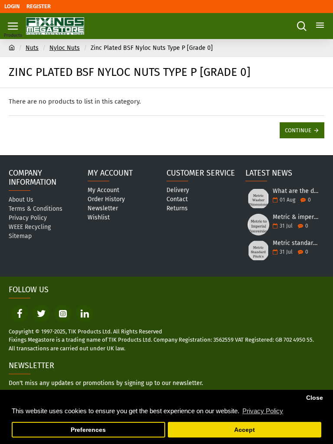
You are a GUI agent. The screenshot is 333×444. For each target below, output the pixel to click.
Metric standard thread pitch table (296, 243)
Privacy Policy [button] (262, 411)
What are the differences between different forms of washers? (296, 191)
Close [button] (314, 398)
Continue (298, 130)
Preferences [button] (88, 430)
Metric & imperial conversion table (296, 217)
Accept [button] (244, 430)
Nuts (32, 48)
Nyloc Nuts (64, 48)
